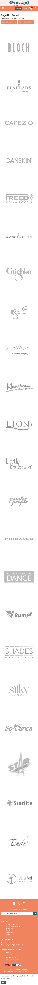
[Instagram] (24, 903)
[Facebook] (14, 903)
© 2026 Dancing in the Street (19, 969)
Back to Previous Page (9, 22)
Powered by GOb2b (28, 971)
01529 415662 (9, 942)
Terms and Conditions (12, 960)
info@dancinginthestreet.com (14, 945)
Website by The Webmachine (12, 971)
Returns (8, 955)
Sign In (25, 8)
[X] (19, 903)
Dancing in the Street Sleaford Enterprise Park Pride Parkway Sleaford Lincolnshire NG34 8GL (12, 929)
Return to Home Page (25, 22)
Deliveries (8, 952)
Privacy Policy (9, 957)
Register (18, 8)
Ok (3, 982)
